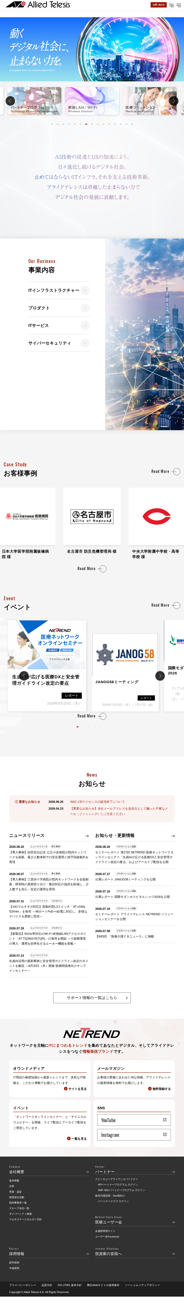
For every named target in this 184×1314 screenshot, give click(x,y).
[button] (78, 726)
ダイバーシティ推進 (20, 1213)
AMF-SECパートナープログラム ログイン (121, 1190)
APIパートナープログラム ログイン (118, 1184)
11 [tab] (109, 124)
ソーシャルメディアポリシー (142, 1285)
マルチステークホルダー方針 (25, 1219)
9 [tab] (98, 124)
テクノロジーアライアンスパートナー (116, 1179)
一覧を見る (79, 1138)
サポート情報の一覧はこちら (92, 998)
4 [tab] (69, 124)
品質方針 (47, 1285)
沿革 (11, 1186)
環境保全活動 (16, 1197)
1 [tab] (52, 124)
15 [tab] (132, 124)
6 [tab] (81, 124)
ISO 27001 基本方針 (70, 1285)
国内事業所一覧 (18, 1202)
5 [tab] (75, 124)
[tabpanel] (92, 101)
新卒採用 (14, 1262)
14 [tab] (126, 124)
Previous (10, 101)
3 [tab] (63, 124)
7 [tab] (86, 124)
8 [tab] (92, 124)
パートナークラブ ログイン (113, 1201)
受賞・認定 (15, 1191)
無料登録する (162, 1089)
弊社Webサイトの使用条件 (103, 1285)
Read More (160, 471)
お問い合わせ (159, 5)
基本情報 (14, 1180)
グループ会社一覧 (19, 1208)
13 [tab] (121, 124)
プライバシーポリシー (22, 1285)
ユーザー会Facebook (107, 1236)
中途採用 (14, 1268)
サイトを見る (77, 1089)
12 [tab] (115, 124)
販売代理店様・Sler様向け (110, 1195)
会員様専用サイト (105, 1231)
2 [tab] (58, 124)
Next (173, 101)
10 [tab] (104, 124)
